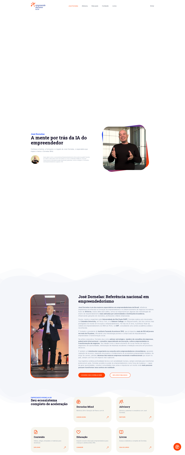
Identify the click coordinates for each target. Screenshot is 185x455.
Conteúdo (105, 6)
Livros (114, 6)
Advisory (85, 6)
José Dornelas (73, 6)
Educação (95, 6)
